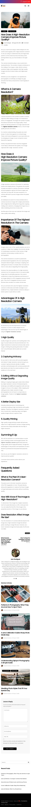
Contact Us (18, 804)
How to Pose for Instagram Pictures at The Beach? (24, 540)
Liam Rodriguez (7, 42)
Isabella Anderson (7, 610)
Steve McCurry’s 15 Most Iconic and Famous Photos (14, 782)
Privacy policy (12, 804)
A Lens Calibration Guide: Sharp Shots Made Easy (15, 634)
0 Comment (26, 42)
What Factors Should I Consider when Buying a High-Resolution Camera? (6, 541)
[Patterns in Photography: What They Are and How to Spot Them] (15, 593)
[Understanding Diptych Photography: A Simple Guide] (15, 649)
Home (2, 804)
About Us (7, 804)
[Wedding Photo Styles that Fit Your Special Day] (15, 677)
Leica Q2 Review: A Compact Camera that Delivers (14, 778)
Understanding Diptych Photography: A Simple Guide (15, 661)
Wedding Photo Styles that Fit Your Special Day (14, 689)
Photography (6, 587)
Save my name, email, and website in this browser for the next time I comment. (14, 742)
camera (4, 31)
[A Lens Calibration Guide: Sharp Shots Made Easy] (15, 621)
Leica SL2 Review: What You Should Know (11, 789)
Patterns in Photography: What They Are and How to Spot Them (15, 606)
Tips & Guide (12, 31)
